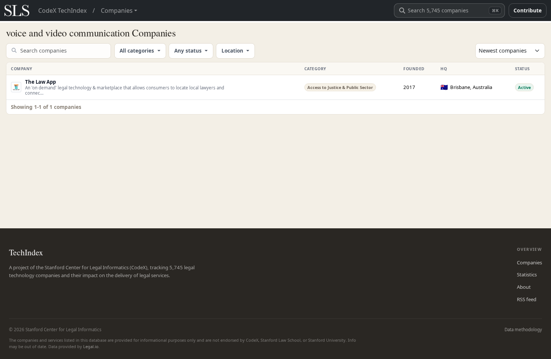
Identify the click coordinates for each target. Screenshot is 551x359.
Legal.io (91, 346)
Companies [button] (117, 10)
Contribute (528, 10)
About (524, 287)
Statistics (527, 274)
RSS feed (526, 299)
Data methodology (523, 329)
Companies (529, 262)
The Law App (40, 81)
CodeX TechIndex (62, 10)
